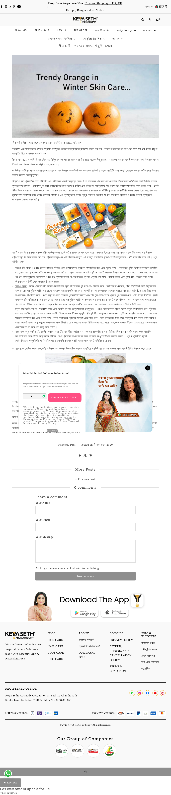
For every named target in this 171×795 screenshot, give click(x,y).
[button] (26, 396)
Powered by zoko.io (52, 430)
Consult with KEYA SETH (64, 397)
